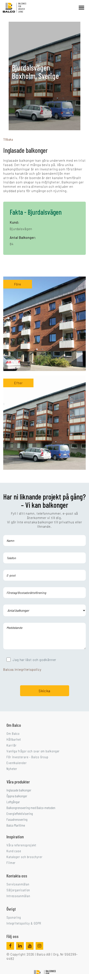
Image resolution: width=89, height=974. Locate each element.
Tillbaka (8, 139)
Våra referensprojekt (21, 845)
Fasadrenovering (16, 819)
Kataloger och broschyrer (24, 857)
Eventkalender (16, 763)
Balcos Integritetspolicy (22, 669)
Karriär (11, 745)
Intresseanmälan (18, 896)
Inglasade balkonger (18, 790)
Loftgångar (13, 802)
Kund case (13, 851)
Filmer (11, 863)
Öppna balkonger (16, 796)
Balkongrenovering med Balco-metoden (30, 808)
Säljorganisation (18, 890)
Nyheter (11, 769)
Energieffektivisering (19, 814)
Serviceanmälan (17, 884)
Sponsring (13, 917)
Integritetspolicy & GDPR (23, 923)
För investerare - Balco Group (27, 757)
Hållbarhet (13, 739)
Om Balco (13, 733)
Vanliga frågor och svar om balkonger (33, 751)
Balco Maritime (15, 825)
